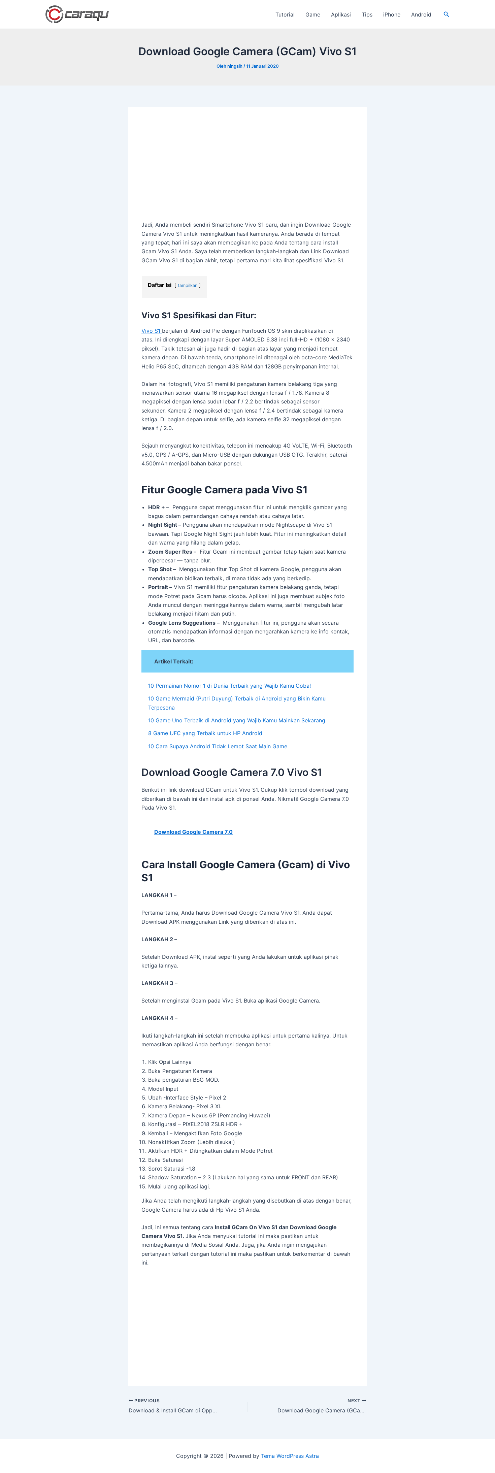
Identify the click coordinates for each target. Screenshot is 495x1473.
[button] (446, 14)
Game (312, 14)
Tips (367, 14)
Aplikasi (341, 14)
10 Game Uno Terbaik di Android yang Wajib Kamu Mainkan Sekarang (236, 720)
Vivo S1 (151, 330)
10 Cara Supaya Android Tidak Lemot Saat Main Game (217, 746)
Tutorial (285, 14)
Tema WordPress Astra (290, 1455)
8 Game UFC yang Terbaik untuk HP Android (205, 733)
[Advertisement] (247, 170)
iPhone (391, 14)
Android (421, 14)
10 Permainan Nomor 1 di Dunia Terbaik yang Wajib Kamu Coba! (229, 685)
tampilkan (187, 285)
